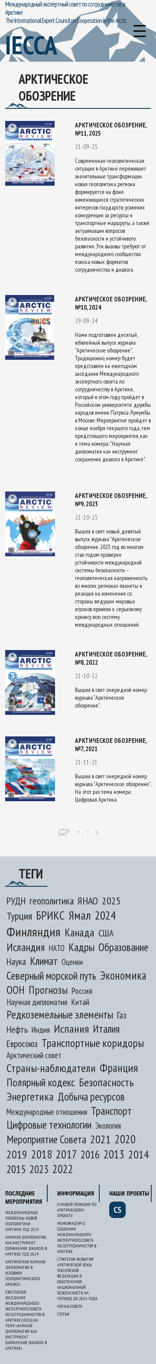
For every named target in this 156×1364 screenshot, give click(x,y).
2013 (114, 1154)
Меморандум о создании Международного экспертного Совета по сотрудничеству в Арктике (76, 1237)
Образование (123, 947)
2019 (16, 1154)
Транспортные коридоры (93, 1043)
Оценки (72, 962)
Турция (19, 916)
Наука (16, 961)
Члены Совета (69, 1306)
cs (117, 1209)
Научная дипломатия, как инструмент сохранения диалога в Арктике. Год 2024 (26, 1245)
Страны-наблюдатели (51, 1068)
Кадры (81, 947)
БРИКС (50, 915)
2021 (100, 1139)
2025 (111, 900)
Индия (41, 1030)
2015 (16, 1169)
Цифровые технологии (48, 1125)
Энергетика (30, 1096)
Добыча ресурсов (91, 1097)
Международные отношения (46, 1112)
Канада (79, 932)
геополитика (51, 901)
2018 (41, 1154)
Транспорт (111, 1111)
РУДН (16, 901)
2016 (90, 1154)
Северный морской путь (51, 975)
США (106, 933)
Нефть (17, 1029)
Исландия (25, 947)
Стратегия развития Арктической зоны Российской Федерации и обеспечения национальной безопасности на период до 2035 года (77, 1278)
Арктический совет (34, 1055)
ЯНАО (88, 900)
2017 (66, 1153)
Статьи (63, 1314)
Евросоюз (22, 1043)
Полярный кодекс (40, 1082)
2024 (105, 915)
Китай (80, 1002)
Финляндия (33, 931)
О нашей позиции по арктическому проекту (76, 1210)
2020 (125, 1139)
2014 (138, 1154)
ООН (15, 990)
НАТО (57, 948)
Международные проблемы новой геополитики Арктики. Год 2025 (22, 1221)
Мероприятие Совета (46, 1139)
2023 (39, 1169)
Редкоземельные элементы (59, 1014)
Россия (82, 990)
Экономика (123, 975)
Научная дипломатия (36, 1002)
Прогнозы (48, 990)
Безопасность (106, 1082)
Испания (71, 1028)
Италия (106, 1029)
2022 (62, 1168)
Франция (119, 1067)
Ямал (79, 915)
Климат (44, 961)
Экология (108, 1125)
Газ (122, 1015)
